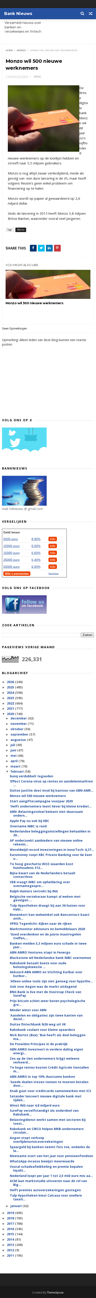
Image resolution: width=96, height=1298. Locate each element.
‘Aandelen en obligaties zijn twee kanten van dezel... (46, 1017)
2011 (11, 1255)
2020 (11, 714)
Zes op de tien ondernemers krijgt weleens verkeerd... (44, 1060)
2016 (11, 1229)
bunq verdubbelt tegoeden (31, 776)
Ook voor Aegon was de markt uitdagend (43, 986)
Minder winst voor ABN (28, 1010)
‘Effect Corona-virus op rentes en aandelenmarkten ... (51, 783)
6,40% (35, 560)
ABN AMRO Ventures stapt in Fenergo (40, 952)
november (19, 723)
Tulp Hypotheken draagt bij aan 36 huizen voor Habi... (47, 907)
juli (13, 745)
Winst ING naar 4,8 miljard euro (35, 1105)
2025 (11, 687)
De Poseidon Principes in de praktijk (39, 1044)
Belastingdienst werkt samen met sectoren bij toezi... (48, 1122)
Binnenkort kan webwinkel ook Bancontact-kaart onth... (50, 916)
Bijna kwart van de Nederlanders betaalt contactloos (42, 875)
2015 (11, 1234)
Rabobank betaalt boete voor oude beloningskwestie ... (38, 965)
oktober (17, 729)
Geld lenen (11, 532)
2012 (11, 1250)
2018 (11, 1218)
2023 (11, 698)
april (14, 761)
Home (9, 50)
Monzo (21, 50)
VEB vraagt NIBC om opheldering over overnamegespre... (40, 884)
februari (17, 771)
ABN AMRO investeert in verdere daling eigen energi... (46, 1051)
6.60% (35, 553)
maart (15, 766)
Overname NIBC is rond (28, 826)
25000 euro (11, 560)
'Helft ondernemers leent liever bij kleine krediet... (51, 806)
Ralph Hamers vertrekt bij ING (34, 891)
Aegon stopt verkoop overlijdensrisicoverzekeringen (36, 1140)
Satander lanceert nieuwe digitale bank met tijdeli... (45, 1098)
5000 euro (10, 539)
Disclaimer (53, 573)
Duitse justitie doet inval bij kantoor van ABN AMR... (51, 790)
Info (52, 539)
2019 (11, 1213)
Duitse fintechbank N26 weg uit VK (38, 1024)
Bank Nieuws (18, 13)
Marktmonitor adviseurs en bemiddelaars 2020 (47, 929)
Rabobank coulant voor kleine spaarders (42, 1029)
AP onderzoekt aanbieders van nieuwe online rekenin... (46, 842)
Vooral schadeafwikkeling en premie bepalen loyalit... (46, 1168)
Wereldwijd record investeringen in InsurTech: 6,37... (52, 849)
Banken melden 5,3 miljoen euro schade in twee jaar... (48, 945)
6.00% (35, 546)
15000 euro (11, 553)
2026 (11, 682)
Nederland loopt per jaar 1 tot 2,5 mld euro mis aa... (51, 1176)
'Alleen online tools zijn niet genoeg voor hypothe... (51, 981)
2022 (11, 703)
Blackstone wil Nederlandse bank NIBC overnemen (50, 958)
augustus (18, 740)
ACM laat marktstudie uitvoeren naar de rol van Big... (48, 1183)
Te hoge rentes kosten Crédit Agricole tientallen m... (49, 1069)
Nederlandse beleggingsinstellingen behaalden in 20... (50, 833)
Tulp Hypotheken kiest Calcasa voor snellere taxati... (46, 1197)
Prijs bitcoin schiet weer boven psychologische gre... (47, 1003)
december (19, 718)
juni (13, 750)
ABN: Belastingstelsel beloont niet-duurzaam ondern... (46, 813)
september (19, 734)
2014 (11, 1239)
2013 (11, 1245)
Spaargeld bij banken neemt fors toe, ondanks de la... (50, 1149)
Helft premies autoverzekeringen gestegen (45, 1190)
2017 (11, 1223)
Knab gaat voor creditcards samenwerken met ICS (50, 1091)
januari (16, 1206)
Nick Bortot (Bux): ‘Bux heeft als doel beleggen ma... (48, 1037)
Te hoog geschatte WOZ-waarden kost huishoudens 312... (41, 866)
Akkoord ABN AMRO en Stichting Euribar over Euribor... (46, 974)
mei (13, 755)
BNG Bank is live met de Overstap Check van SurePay (45, 994)
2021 (11, 708)
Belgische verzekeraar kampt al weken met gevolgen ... (45, 898)
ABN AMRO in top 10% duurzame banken (42, 1076)
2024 (11, 692)
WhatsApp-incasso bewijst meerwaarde (42, 1161)
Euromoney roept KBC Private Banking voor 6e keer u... (51, 857)
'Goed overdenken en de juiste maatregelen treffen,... (45, 936)
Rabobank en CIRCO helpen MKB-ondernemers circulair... (47, 1131)
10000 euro (11, 546)
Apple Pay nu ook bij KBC (29, 821)
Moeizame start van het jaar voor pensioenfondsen (51, 1156)
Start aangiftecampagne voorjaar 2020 (41, 801)
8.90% (35, 539)
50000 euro (11, 566)
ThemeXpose (55, 1292)
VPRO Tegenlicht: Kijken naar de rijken (41, 923)
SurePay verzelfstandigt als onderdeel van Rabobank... (44, 1112)
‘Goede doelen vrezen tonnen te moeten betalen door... (49, 1084)
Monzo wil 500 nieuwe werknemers (34, 303)
